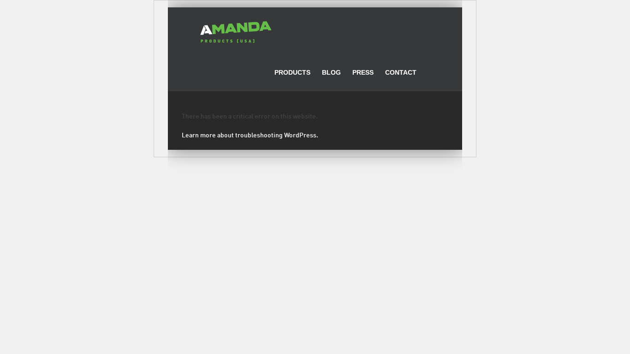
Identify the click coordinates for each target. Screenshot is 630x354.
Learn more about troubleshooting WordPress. (250, 135)
